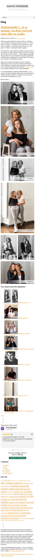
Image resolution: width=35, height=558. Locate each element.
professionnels (8, 473)
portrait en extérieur (17, 502)
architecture (7, 480)
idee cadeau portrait (11, 482)
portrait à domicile (9, 515)
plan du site (4, 554)
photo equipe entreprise (7, 494)
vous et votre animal (11, 520)
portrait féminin (16, 510)
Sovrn (2, 415)
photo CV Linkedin (23, 491)
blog (17, 38)
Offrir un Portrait (29, 67)
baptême (13, 480)
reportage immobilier (24, 518)
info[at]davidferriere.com (17, 551)
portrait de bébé (26, 496)
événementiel (20, 520)
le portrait (22, 38)
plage (7, 496)
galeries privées (22, 554)
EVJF (28, 480)
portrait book (14, 496)
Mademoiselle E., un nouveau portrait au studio (16, 303)
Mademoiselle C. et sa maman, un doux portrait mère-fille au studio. (16, 30)
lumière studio (8, 488)
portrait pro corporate (19, 512)
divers (6, 468)
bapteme (6, 465)
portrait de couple (8, 499)
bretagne (17, 480)
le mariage (7, 470)
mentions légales (13, 554)
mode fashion (10, 491)
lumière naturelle (20, 485)
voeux (2, 520)
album (2, 480)
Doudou (25, 480)
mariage (19, 488)
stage (32, 518)
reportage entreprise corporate (13, 516)
